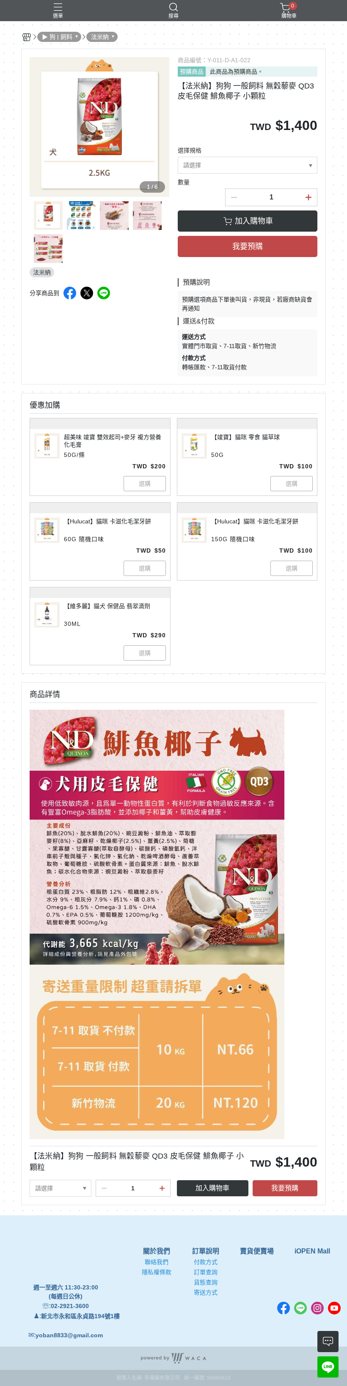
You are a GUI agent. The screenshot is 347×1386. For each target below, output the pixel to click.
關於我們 (156, 1251)
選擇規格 (189, 150)
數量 (184, 182)
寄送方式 (206, 1292)
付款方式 (206, 1262)
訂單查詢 (206, 1272)
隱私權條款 (156, 1272)
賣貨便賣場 (257, 1251)
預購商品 (192, 71)
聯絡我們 (156, 1262)
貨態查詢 (206, 1282)
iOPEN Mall (312, 1251)
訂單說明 (205, 1251)
